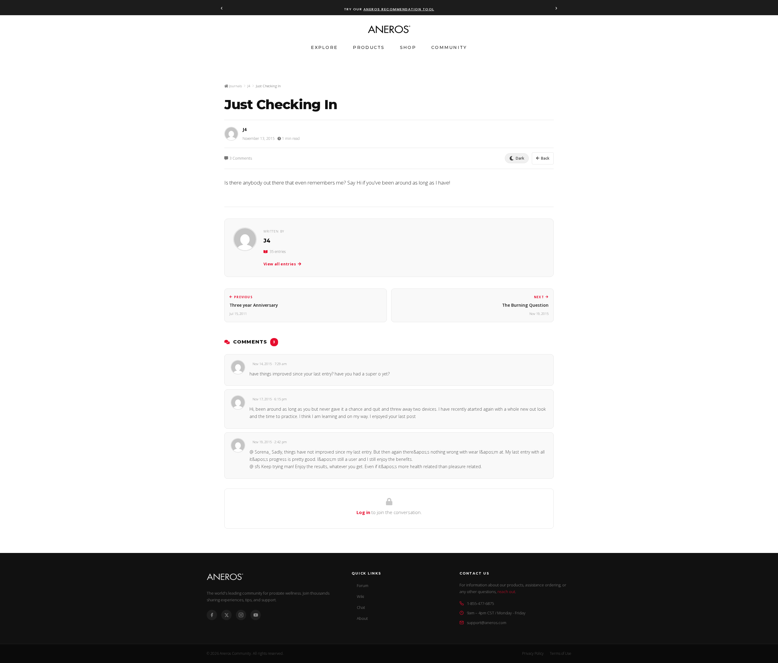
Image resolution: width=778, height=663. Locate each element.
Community (449, 47)
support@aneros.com (486, 622)
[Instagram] (241, 615)
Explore (324, 47)
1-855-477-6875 (480, 603)
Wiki (360, 596)
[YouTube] (255, 615)
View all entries (279, 264)
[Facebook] (212, 615)
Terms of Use (560, 653)
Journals (235, 86)
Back (545, 158)
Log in (363, 512)
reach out (506, 591)
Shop (408, 47)
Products (368, 47)
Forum (362, 585)
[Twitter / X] (226, 615)
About (362, 618)
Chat (361, 607)
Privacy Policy (533, 653)
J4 (248, 86)
